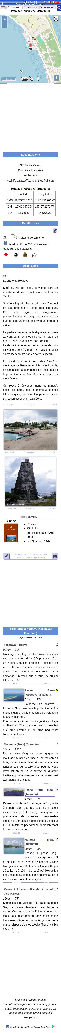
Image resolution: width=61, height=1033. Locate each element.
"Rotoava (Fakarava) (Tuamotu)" (30, 556)
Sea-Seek (30, 1)
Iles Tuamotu (30, 175)
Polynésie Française (30, 170)
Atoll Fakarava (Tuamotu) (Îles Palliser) (30, 180)
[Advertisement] (30, 116)
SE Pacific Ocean (30, 165)
